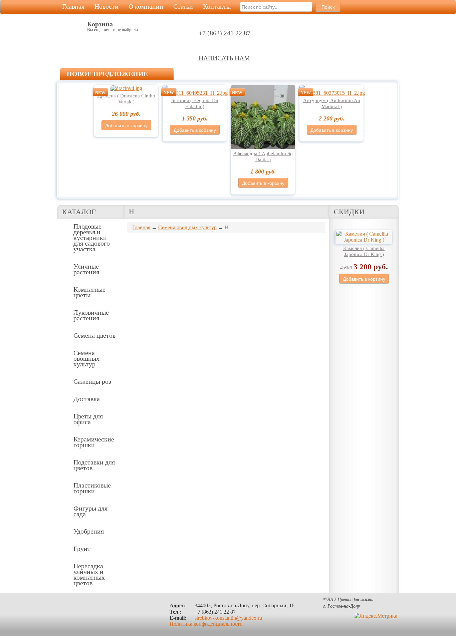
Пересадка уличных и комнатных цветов (89, 574)
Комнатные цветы (89, 292)
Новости (106, 6)
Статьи (183, 6)
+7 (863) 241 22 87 (224, 33)
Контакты (217, 6)
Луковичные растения (91, 315)
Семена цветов (94, 335)
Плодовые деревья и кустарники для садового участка (91, 238)
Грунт (81, 548)
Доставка (86, 398)
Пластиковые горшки (92, 488)
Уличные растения (86, 269)
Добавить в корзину (126, 125)
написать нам (224, 58)
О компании (146, 6)
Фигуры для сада (90, 511)
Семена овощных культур (86, 358)
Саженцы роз (92, 381)
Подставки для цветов (94, 464)
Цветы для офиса (88, 418)
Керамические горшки (93, 441)
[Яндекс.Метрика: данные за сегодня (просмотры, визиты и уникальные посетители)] (375, 616)
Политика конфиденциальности (206, 624)
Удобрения (88, 531)
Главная (73, 6)
